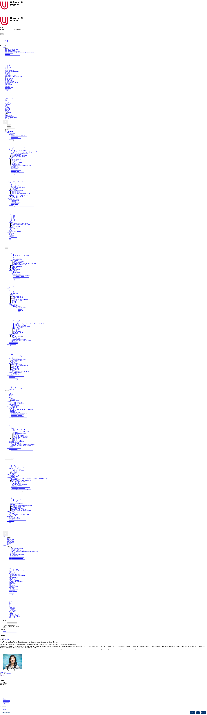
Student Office (7, 69)
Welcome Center (7, 74)
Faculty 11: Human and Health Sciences (16, 558)
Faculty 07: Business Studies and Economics (12, 55)
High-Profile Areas (8, 118)
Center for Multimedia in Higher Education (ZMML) (14, 76)
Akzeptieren (203, 712)
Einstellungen (192, 712)
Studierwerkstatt (7, 73)
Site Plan (6, 106)
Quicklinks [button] (4, 545)
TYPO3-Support (8, 673)
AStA (6, 63)
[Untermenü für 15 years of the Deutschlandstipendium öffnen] (24, 481)
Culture (6, 105)
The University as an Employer (10, 98)
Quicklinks (4, 47)
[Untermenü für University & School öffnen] (14, 521)
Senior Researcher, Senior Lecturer (11, 117)
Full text (3, 30)
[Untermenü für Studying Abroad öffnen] (17, 305)
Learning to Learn (8, 88)
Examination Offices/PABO (9, 81)
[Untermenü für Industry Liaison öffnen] (12, 516)
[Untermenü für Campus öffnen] (10, 232)
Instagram (4, 709)
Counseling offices (8, 65)
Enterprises (4, 42)
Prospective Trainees (10, 541)
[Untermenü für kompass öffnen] (16, 337)
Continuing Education (6, 40)
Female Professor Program (9, 116)
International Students (8, 80)
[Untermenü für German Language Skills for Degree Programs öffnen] (29, 275)
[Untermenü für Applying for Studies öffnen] (16, 270)
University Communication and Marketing (12, 66)
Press (3, 43)
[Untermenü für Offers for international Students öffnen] (22, 336)
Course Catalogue (12, 590)
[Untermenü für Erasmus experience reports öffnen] (25, 307)
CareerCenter (7, 93)
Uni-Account (7, 110)
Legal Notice (5, 692)
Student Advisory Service (9, 87)
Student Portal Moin (8, 84)
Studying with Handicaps (9, 90)
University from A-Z (8, 61)
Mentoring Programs (8, 94)
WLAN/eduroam (8, 112)
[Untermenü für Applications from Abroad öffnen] (20, 274)
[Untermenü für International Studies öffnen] (16, 304)
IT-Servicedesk (7, 104)
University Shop (7, 109)
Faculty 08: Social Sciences (9, 56)
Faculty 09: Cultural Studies (14, 556)
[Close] (5, 130)
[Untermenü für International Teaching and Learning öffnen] (21, 372)
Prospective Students (6, 39)
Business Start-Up (8, 97)
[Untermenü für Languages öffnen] (13, 236)
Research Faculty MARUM (9, 115)
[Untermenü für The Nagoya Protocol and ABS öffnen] (20, 443)
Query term (2, 29)
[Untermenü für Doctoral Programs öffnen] (15, 408)
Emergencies (7, 107)
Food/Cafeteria (7, 102)
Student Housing (7, 108)
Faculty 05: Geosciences (9, 53)
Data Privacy (4, 712)
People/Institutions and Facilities (7, 31)
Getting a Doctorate (8, 95)
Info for (4, 37)
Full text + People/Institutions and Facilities (9, 32)
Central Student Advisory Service (10, 75)
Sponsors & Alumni (6, 41)
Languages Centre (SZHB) (9, 70)
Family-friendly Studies (9, 79)
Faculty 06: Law (7, 54)
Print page (2, 675)
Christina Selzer (6, 639)
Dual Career (7, 96)
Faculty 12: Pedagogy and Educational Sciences (13, 59)
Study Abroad (7, 89)
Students (4, 38)
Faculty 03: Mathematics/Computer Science (12, 51)
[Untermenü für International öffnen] (13, 140)
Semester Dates (7, 83)
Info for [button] (4, 536)
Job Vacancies (7, 99)
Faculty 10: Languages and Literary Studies (16, 557)
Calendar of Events (8, 111)
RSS (1, 674)
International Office (8, 67)
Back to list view (3, 672)
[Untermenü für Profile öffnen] (9, 132)
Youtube (4, 708)
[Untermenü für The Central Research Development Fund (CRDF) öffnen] (26, 413)
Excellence (6, 114)
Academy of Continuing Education (11, 62)
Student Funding (7, 64)
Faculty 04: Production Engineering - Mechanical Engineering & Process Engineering (19, 52)
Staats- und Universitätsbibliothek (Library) (12, 71)
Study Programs (7, 86)
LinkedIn (4, 710)
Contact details (2, 687)
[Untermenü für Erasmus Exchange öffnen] (20, 306)
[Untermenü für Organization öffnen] (11, 198)
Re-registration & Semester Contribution (11, 82)
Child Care (6, 100)
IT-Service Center (8, 68)
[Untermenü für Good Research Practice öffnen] (17, 449)
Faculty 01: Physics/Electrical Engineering (12, 49)
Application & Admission (9, 78)
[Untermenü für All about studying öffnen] (13, 375)
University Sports (8, 103)
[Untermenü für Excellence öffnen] (13, 134)
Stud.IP (6, 85)
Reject (198, 712)
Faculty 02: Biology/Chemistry (10, 50)
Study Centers (7, 72)
